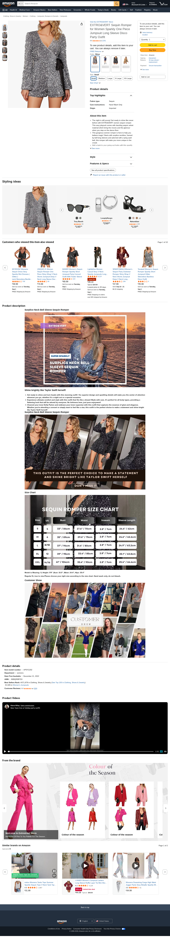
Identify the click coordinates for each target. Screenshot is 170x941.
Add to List (145, 77)
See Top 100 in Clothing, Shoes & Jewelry (68, 682)
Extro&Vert (152, 58)
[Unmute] (165, 751)
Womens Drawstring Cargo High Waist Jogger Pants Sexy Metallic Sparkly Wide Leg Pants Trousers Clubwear (142, 883)
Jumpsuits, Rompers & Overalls (47, 16)
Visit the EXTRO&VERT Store (101, 22)
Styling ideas (11, 181)
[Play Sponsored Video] (85, 866)
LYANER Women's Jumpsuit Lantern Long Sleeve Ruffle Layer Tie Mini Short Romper (90, 881)
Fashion (138, 10)
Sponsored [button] (5, 849)
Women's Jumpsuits (21, 685)
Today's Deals (103, 10)
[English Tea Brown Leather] (137, 218)
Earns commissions (27, 705)
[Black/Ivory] (77, 218)
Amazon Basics (39, 10)
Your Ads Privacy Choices (112, 929)
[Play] (4, 751)
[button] (5, 9)
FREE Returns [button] (96, 51)
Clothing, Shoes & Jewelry (12, 16)
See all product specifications (102, 170)
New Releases (65, 10)
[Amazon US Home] (62, 922)
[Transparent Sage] (80, 218)
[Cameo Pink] (133, 218)
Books (113, 10)
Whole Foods (90, 10)
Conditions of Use (54, 929)
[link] (22, 274)
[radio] (4, 28)
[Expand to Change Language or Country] (128, 4)
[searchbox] (69, 3)
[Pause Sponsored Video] (54, 871)
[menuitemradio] (161, 751)
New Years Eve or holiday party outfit (25, 708)
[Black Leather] (130, 218)
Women (25, 16)
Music (155, 10)
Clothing (32, 16)
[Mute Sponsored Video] (54, 876)
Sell (131, 10)
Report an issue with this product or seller (109, 175)
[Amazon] (8, 4)
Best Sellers (52, 10)
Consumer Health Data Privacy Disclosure (87, 929)
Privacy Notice (66, 929)
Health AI (13, 10)
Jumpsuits (63, 16)
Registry (147, 10)
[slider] (81, 751)
